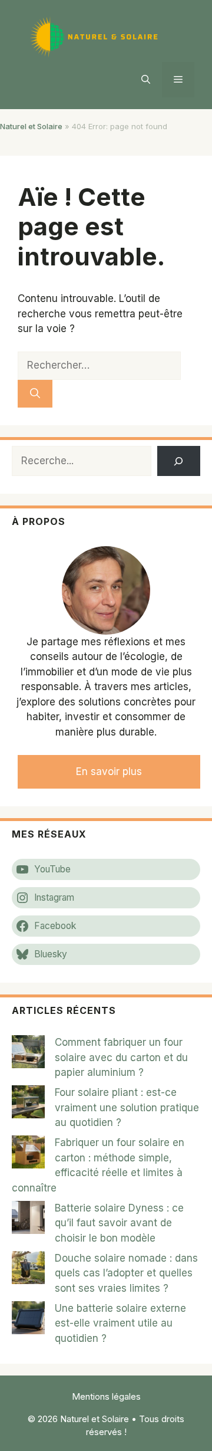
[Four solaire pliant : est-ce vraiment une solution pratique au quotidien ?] (28, 1104)
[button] (146, 79)
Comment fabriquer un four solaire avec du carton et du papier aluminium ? (121, 1057)
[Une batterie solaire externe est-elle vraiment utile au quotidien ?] (28, 1320)
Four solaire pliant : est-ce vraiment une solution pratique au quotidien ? (127, 1107)
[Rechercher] (35, 394)
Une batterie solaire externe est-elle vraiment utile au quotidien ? (120, 1323)
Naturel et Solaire (31, 126)
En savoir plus (109, 771)
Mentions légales (106, 1396)
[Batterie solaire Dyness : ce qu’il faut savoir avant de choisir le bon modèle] (28, 1220)
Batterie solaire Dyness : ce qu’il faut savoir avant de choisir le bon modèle (119, 1223)
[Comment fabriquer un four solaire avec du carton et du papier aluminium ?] (28, 1054)
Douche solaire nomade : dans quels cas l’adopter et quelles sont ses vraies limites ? (126, 1273)
